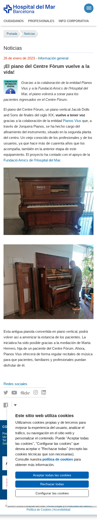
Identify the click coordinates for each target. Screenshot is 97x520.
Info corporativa (74, 21)
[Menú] (88, 8)
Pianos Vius (72, 121)
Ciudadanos (14, 21)
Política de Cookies (39, 509)
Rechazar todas (52, 484)
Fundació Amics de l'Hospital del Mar (32, 160)
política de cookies (57, 459)
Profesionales (41, 21)
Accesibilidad (61, 509)
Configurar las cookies (52, 493)
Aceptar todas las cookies (52, 475)
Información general (53, 58)
